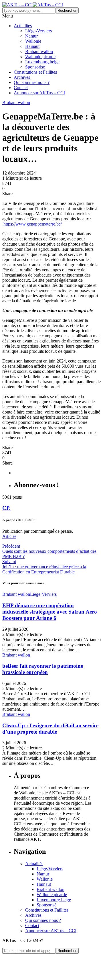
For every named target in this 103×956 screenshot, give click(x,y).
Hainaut (32, 46)
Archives (22, 77)
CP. (6, 508)
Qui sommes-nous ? (31, 82)
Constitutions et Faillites (35, 72)
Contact (21, 87)
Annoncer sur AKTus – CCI (39, 92)
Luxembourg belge (42, 61)
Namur (31, 36)
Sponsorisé (35, 66)
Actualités (23, 25)
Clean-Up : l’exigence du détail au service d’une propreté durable (50, 728)
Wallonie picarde (40, 56)
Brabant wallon (39, 51)
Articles (9, 536)
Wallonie (33, 41)
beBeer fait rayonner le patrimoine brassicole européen (42, 669)
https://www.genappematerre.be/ (32, 224)
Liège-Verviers (38, 30)
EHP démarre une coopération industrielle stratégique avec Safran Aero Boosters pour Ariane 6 (49, 611)
